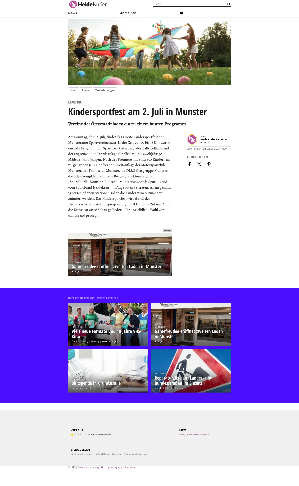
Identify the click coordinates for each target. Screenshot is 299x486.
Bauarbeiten (181, 387)
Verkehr (158, 387)
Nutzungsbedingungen (112, 467)
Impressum (130, 467)
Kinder (86, 90)
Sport (73, 90)
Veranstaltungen (105, 90)
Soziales (89, 387)
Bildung (84, 341)
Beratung (94, 341)
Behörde (169, 387)
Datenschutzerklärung (88, 467)
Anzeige (75, 271)
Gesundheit (77, 387)
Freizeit (75, 341)
